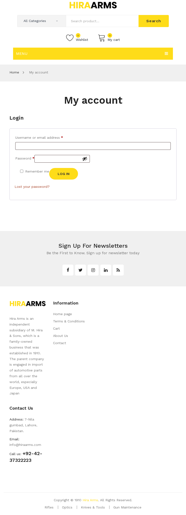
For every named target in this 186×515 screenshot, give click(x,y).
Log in (64, 174)
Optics (67, 507)
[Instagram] (93, 270)
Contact (59, 343)
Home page (62, 314)
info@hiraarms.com (25, 445)
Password (24, 158)
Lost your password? (32, 187)
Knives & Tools (93, 507)
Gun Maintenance (127, 507)
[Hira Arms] (93, 5)
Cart (56, 328)
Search (153, 21)
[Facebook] (67, 270)
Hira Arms (90, 500)
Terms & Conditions (69, 321)
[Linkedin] (105, 270)
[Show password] (84, 158)
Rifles (49, 507)
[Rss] (118, 270)
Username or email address (39, 137)
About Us (60, 336)
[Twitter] (80, 270)
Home (14, 72)
